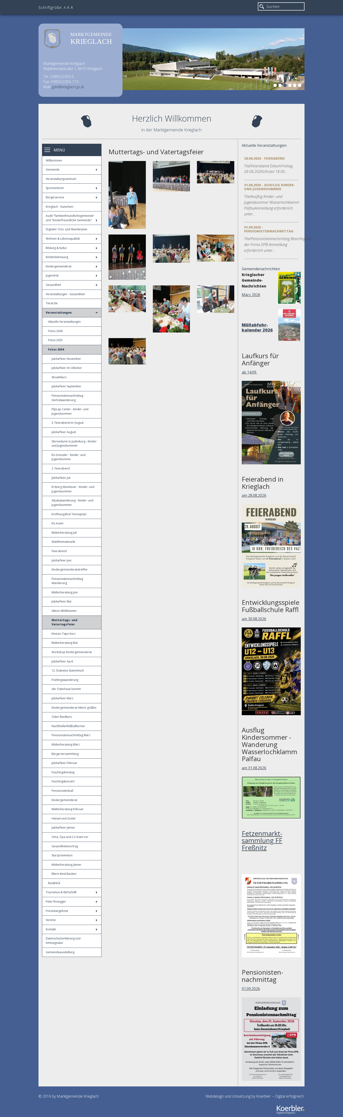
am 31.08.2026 (254, 767)
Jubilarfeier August (64, 432)
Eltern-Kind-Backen (64, 874)
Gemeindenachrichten (261, 268)
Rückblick (54, 883)
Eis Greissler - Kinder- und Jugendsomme (68, 457)
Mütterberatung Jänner (66, 865)
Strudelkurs (59, 377)
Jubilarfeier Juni (61, 560)
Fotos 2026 (55, 331)
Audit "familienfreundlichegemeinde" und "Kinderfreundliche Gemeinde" (70, 218)
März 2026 (251, 294)
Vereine (51, 920)
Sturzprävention (62, 855)
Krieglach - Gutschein (59, 207)
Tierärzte (52, 303)
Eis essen (57, 523)
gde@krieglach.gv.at (68, 86)
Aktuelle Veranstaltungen (64, 322)
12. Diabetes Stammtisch (68, 670)
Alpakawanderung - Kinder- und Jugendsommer (72, 502)
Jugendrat (52, 275)
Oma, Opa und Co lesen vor (70, 837)
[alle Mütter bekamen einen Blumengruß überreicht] (215, 248)
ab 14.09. (249, 372)
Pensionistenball (62, 791)
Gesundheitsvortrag (65, 846)
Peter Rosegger (56, 901)
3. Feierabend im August (68, 423)
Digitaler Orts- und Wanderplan (66, 229)
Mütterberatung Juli (64, 533)
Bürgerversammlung (65, 754)
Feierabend (59, 551)
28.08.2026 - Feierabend (264, 158)
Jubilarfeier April (62, 661)
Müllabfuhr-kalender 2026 (257, 327)
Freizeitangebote (57, 911)
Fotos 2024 (56, 349)
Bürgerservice (55, 197)
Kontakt (51, 929)
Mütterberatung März (66, 744)
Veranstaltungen (59, 313)
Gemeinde (53, 170)
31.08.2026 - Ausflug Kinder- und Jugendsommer (269, 187)
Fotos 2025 (55, 340)
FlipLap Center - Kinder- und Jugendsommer (70, 411)
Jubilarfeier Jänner (63, 828)
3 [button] (285, 86)
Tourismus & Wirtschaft (61, 892)
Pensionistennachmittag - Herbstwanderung (68, 398)
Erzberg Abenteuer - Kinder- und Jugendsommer (73, 489)
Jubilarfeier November (66, 359)
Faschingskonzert (63, 781)
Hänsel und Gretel (63, 818)
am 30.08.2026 (254, 618)
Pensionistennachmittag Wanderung (67, 581)
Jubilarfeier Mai (61, 601)
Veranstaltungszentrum (61, 179)
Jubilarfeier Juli (61, 478)
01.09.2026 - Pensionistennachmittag (269, 229)
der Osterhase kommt (66, 689)
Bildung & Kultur (56, 248)
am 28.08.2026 (254, 495)
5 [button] (295, 86)
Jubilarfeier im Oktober (67, 368)
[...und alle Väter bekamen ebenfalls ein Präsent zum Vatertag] (215, 299)
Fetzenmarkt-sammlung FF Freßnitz (262, 840)
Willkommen (54, 160)
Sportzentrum (55, 188)
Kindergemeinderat (58, 266)
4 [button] (290, 86)
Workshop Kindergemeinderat (72, 652)
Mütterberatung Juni (65, 592)
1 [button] (275, 86)
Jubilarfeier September (66, 386)
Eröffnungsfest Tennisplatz (69, 514)
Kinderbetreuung (57, 257)
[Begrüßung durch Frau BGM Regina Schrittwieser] (127, 195)
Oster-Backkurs (62, 717)
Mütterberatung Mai (65, 643)
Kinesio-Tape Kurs (63, 634)
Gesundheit (53, 285)
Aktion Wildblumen (64, 611)
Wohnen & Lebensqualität (63, 239)
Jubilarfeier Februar (64, 763)
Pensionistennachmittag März (71, 735)
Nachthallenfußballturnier (68, 726)
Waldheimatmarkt (63, 542)
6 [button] (300, 86)
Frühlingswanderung (65, 680)
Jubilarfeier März (62, 698)
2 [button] (280, 86)
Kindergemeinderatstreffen (70, 569)
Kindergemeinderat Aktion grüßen (74, 708)
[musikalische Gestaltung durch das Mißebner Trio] (127, 257)
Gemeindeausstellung (60, 952)
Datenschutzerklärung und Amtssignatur (63, 940)
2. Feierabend (61, 468)
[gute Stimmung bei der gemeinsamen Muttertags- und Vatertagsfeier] (127, 351)
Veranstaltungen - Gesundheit (65, 294)
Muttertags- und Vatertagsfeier (64, 622)
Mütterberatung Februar (68, 809)
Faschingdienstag (63, 772)
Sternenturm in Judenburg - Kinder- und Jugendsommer (74, 443)
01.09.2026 (251, 988)
